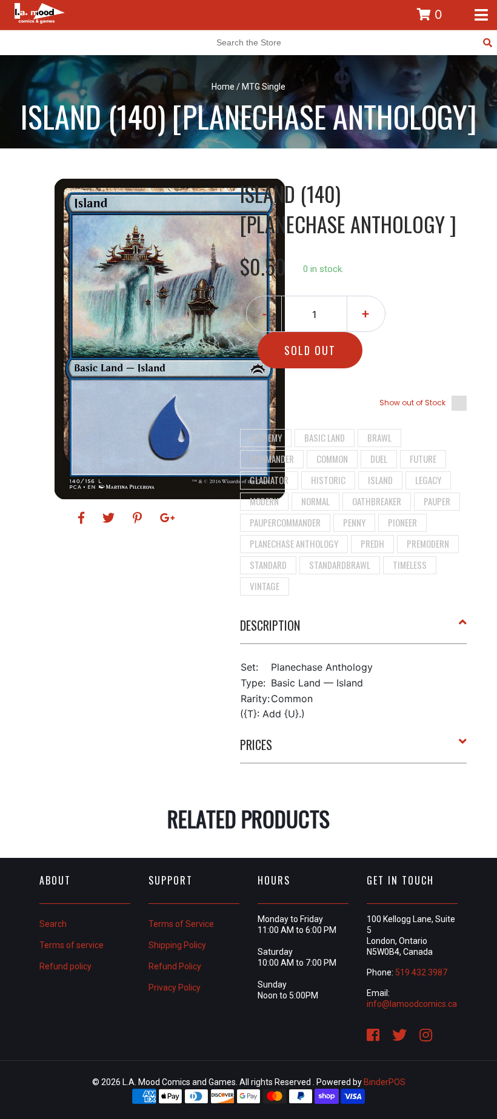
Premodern (428, 543)
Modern (264, 501)
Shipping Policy (177, 945)
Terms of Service (181, 924)
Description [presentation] (270, 625)
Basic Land (324, 437)
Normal (315, 501)
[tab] (353, 630)
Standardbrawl (339, 564)
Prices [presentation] (256, 744)
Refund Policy (174, 966)
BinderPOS (384, 1082)
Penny (354, 522)
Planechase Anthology (294, 543)
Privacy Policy (174, 987)
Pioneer (402, 522)
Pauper (437, 501)
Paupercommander (285, 522)
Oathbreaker (376, 501)
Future (423, 458)
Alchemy (266, 437)
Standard (268, 564)
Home (223, 86)
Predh (372, 543)
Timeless (410, 564)
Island (380, 479)
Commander (272, 458)
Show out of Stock (412, 402)
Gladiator (269, 479)
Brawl (379, 437)
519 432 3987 (421, 972)
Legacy (428, 479)
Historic (328, 479)
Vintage (264, 586)
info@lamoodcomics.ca (412, 1004)
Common (332, 458)
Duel (378, 458)
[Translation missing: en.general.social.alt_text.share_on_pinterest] (139, 518)
